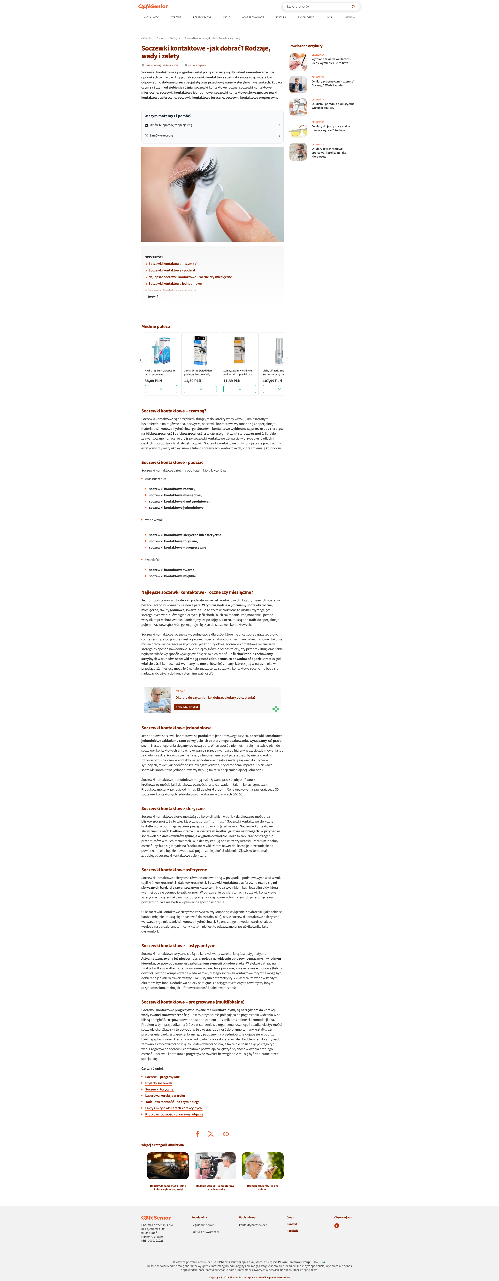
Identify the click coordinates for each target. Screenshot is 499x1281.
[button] (197, 1134)
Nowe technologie (253, 17)
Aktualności (151, 17)
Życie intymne (306, 17)
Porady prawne (202, 17)
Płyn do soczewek (158, 1083)
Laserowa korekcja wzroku (165, 1095)
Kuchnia (350, 17)
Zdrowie (176, 17)
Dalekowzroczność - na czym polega (173, 1102)
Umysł (329, 17)
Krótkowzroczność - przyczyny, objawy (174, 1114)
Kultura (281, 17)
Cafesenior (146, 38)
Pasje (226, 17)
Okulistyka (174, 38)
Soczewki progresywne (162, 1077)
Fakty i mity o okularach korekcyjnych (174, 1108)
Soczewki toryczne (159, 1089)
